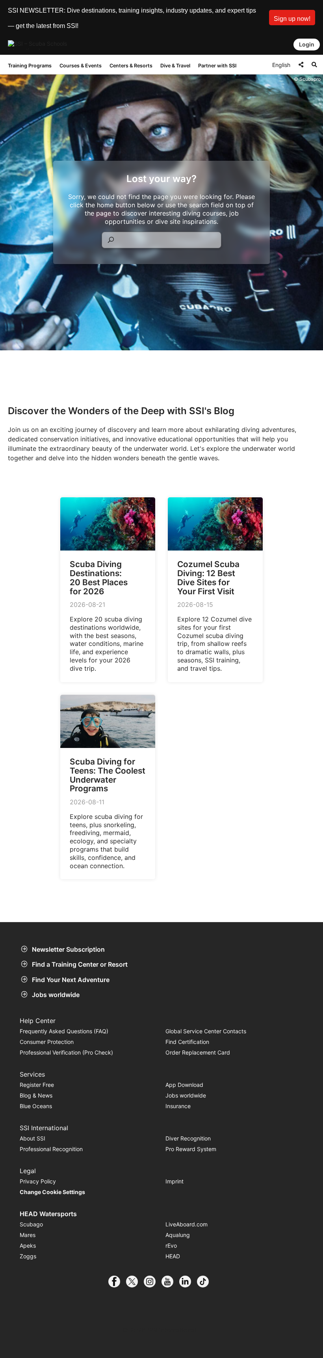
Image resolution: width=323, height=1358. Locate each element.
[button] (292, 17)
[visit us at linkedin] (188, 1281)
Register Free (37, 1084)
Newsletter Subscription (68, 949)
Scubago (31, 1224)
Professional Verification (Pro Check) (66, 1052)
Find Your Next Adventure (71, 980)
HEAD (172, 1256)
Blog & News (36, 1095)
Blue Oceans (36, 1106)
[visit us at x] (135, 1281)
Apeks (28, 1245)
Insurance (178, 1106)
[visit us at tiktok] (206, 1281)
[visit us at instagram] (153, 1281)
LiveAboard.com (186, 1224)
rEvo (171, 1245)
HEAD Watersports (48, 1214)
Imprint (174, 1181)
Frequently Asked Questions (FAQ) (64, 1031)
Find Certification (187, 1041)
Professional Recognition (51, 1149)
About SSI (32, 1138)
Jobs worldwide (56, 995)
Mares (27, 1235)
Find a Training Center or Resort (80, 964)
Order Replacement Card (197, 1052)
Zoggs (28, 1256)
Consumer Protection (47, 1041)
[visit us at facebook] (117, 1281)
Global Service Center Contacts (205, 1031)
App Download (184, 1084)
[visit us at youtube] (170, 1281)
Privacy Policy (38, 1181)
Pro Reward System (190, 1149)
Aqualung (177, 1235)
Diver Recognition (188, 1138)
